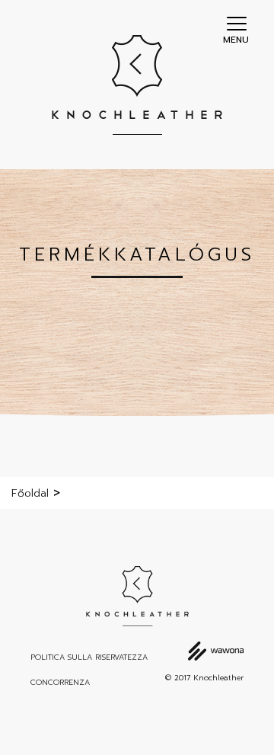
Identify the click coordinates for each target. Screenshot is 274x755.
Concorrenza (60, 682)
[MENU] (237, 23)
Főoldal (30, 493)
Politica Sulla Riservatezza (89, 657)
